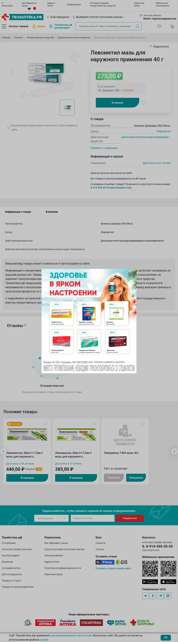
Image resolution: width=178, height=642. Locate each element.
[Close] (132, 273)
